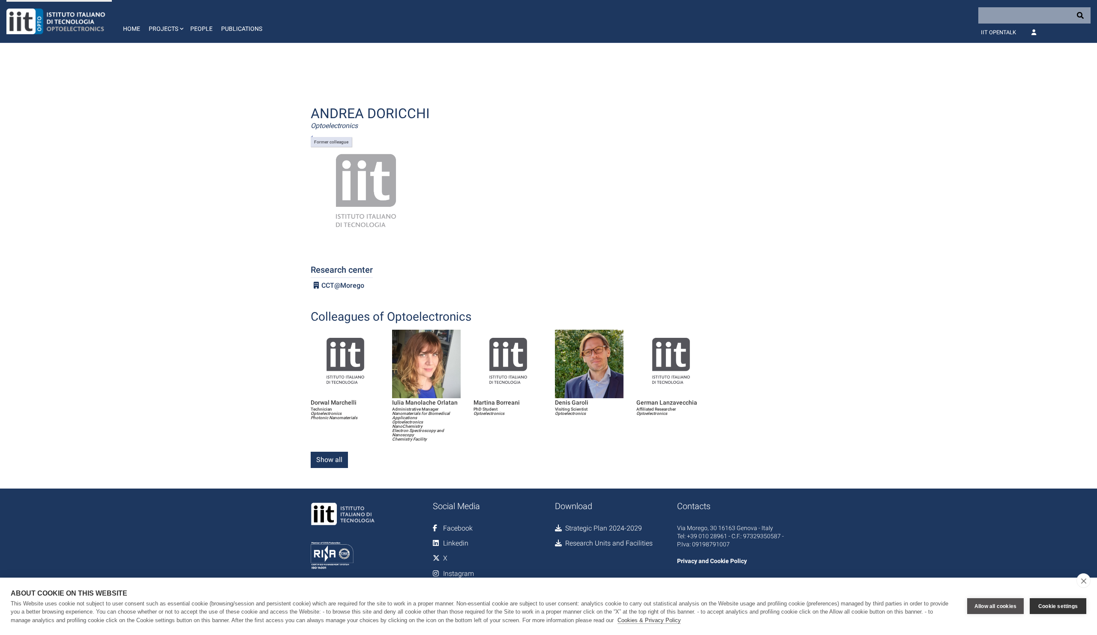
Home (131, 28)
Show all (329, 460)
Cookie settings (1058, 606)
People (201, 28)
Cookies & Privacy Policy (649, 620)
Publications (241, 28)
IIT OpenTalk (998, 32)
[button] (165, 21)
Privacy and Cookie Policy (712, 560)
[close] (1083, 580)
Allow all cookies (995, 606)
